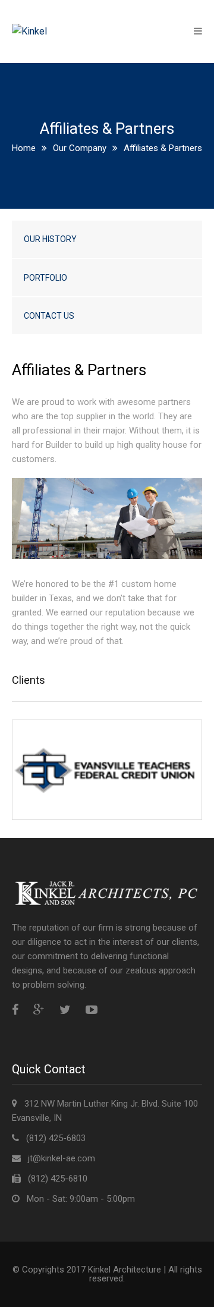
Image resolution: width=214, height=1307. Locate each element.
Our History (50, 239)
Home (24, 148)
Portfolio (45, 277)
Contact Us (49, 316)
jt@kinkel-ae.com (61, 1158)
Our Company (79, 148)
